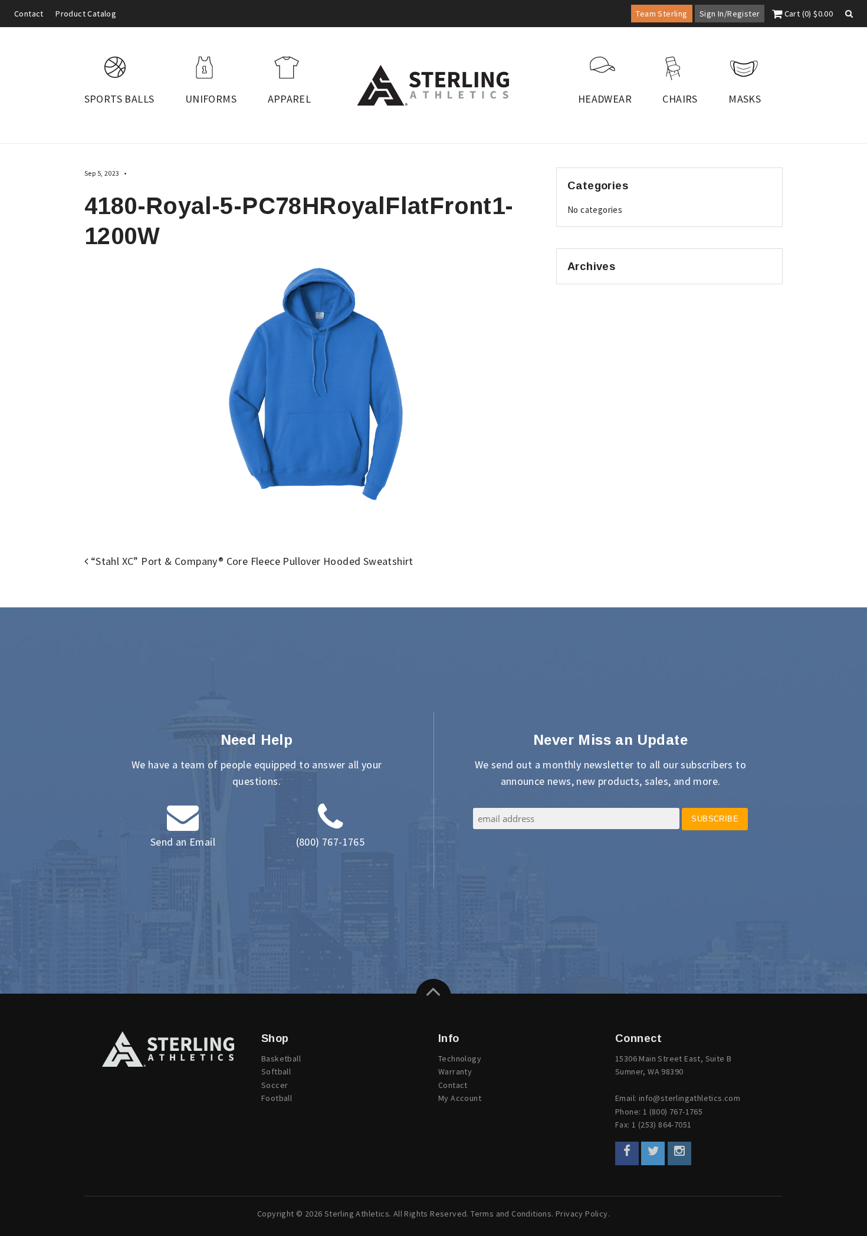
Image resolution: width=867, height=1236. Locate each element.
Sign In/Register (729, 13)
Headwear (605, 99)
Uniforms (211, 99)
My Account (459, 1098)
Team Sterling (661, 13)
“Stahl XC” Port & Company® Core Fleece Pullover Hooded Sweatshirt (250, 561)
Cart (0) (807, 13)
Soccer (274, 1085)
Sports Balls (119, 99)
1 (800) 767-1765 (672, 1111)
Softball (276, 1071)
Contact (29, 13)
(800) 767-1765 (330, 842)
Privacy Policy (582, 1213)
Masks (744, 99)
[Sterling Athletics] (433, 85)
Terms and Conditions (511, 1213)
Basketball (281, 1058)
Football (276, 1098)
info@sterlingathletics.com (689, 1098)
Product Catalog (85, 13)
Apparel (289, 99)
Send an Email (182, 842)
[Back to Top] (433, 996)
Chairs (679, 99)
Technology (459, 1058)
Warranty (455, 1071)
